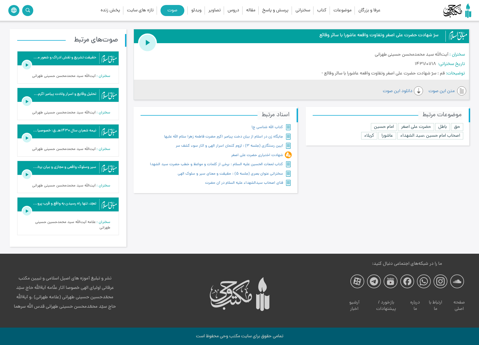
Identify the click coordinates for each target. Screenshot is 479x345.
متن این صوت (442, 91)
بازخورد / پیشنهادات (386, 306)
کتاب (322, 10)
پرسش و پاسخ (275, 10)
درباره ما (415, 306)
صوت (172, 10)
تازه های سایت (140, 10)
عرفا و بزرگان (369, 10)
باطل (442, 126)
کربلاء (369, 135)
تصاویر (214, 10)
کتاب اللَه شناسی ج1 (267, 127)
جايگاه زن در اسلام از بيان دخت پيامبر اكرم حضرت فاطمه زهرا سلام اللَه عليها (223, 137)
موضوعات (342, 10)
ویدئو (196, 10)
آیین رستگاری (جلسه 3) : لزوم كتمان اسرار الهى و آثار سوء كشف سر (229, 146)
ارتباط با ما (435, 306)
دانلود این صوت (397, 91)
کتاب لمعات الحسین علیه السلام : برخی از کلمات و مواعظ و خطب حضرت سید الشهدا (216, 164)
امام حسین (384, 126)
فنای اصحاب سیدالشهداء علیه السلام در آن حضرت (244, 183)
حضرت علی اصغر (416, 126)
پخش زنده (110, 10)
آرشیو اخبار (354, 306)
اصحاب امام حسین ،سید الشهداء (430, 135)
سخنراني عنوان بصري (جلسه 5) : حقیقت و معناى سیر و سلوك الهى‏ (230, 174)
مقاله (250, 10)
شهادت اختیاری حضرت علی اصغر (257, 155)
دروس (233, 10)
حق (457, 126)
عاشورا (387, 135)
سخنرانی (302, 10)
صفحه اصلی (459, 306)
